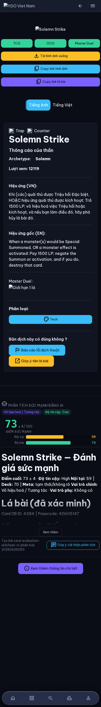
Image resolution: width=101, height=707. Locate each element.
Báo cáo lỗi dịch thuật (37, 349)
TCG (16, 43)
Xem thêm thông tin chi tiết (50, 568)
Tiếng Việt (62, 104)
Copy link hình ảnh (50, 68)
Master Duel (84, 43)
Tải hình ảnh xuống (51, 55)
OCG (50, 43)
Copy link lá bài (50, 81)
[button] (92, 6)
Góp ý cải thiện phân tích (73, 545)
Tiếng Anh (38, 104)
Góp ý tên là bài (31, 361)
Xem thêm (50, 532)
